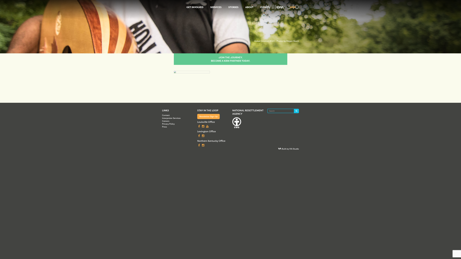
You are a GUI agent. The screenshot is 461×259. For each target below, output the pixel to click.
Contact (166, 115)
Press (164, 127)
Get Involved (194, 7)
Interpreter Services (171, 118)
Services (215, 7)
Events (265, 7)
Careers (165, 121)
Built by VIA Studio (290, 149)
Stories (233, 7)
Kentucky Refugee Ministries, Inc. (167, 9)
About (249, 7)
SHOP (279, 7)
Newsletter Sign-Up (208, 116)
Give (292, 7)
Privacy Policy (168, 124)
